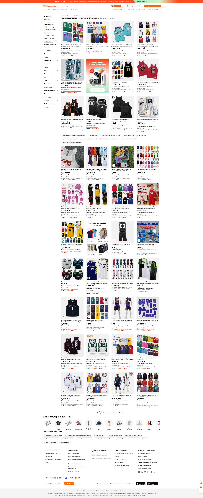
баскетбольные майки (66, 442)
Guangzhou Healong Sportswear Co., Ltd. (71, 329)
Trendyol (118, 490)
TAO (114, 490)
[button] (112, 6)
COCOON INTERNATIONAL (143, 289)
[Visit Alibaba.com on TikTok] (155, 472)
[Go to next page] (122, 412)
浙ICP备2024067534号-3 (142, 495)
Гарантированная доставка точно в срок (77, 460)
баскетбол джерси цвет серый (90, 138)
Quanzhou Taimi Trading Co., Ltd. (94, 51)
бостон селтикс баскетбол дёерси (134, 435)
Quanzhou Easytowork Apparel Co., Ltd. (96, 292)
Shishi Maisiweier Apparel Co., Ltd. (94, 215)
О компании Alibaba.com (51, 450)
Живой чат (117, 456)
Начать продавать (142, 456)
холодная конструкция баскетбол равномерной (74, 135)
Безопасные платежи (73, 453)
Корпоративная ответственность (53, 459)
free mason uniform (94, 135)
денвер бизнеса (122, 438)
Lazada (101, 490)
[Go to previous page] (97, 412)
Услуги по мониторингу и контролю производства (77, 467)
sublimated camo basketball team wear (105, 438)
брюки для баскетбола (51, 442)
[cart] (133, 6)
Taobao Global (108, 490)
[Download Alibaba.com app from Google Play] (152, 483)
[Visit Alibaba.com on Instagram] (148, 472)
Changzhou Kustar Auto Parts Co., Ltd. (120, 178)
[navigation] (51, 213)
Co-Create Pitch (49, 456)
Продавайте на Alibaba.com (145, 453)
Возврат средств (119, 462)
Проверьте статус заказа (144, 459)
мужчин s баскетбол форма (115, 435)
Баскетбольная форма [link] (91, 15)
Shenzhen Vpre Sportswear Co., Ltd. (70, 366)
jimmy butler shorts (100, 435)
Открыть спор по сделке (121, 459)
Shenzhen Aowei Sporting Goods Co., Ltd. (121, 128)
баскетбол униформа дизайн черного (72, 142)
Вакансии (47, 462)
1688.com (85, 490)
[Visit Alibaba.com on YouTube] (151, 472)
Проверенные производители (99, 455)
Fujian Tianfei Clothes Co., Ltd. (118, 53)
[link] (201, 483)
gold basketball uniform (69, 438)
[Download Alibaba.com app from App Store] (141, 483)
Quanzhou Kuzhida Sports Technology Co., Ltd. (122, 215)
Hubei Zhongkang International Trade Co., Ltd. (122, 89)
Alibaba (62, 15)
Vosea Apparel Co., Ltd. (92, 127)
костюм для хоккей (135, 438)
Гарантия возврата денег (74, 456)
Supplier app (105, 483)
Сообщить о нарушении (121, 469)
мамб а (145, 438)
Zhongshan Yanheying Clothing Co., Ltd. (71, 251)
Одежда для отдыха (78, 15)
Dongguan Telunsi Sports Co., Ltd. (69, 289)
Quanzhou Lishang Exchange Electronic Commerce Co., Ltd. (72, 215)
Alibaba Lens (53, 483)
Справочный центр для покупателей (124, 453)
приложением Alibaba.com (127, 483)
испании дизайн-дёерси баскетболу (111, 135)
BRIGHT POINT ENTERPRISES (93, 328)
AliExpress (78, 490)
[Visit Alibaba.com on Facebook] (139, 472)
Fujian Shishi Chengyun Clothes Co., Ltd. (71, 91)
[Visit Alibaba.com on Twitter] (145, 472)
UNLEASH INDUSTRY (116, 252)
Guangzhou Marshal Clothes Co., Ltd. (146, 329)
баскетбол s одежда (129, 135)
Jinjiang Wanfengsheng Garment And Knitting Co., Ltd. (148, 53)
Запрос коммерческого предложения (101, 458)
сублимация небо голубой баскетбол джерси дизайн (79, 435)
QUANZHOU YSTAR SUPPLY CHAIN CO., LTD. (72, 126)
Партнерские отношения (144, 465)
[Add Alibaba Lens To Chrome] (69, 483)
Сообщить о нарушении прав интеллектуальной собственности (124, 466)
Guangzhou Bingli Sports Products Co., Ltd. (147, 215)
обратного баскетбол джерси (52, 438)
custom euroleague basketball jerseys (109, 138)
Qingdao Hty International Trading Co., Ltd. (121, 329)
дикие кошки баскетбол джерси (70, 138)
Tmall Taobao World (93, 490)
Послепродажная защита (74, 463)
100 (119, 412)
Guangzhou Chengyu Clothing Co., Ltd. (70, 53)
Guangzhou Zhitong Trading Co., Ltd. (120, 288)
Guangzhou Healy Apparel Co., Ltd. (145, 89)
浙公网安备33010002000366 (127, 495)
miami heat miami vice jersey (85, 438)
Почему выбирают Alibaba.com (53, 453)
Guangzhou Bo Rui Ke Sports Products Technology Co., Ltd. (72, 178)
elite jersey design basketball (129, 138)
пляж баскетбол (142, 135)
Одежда (69, 15)
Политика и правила (73, 471)
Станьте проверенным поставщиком (147, 462)
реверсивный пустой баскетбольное (54, 435)
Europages (124, 490)
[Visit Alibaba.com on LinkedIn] (142, 472)
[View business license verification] (116, 495)
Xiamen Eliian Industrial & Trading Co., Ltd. (147, 129)
